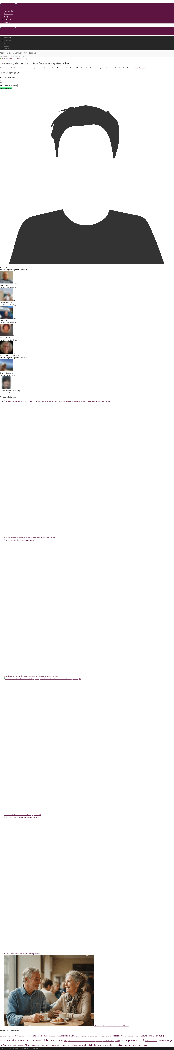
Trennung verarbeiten (76, 1045)
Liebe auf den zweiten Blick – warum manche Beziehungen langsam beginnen (30, 537)
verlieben (109, 1045)
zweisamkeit (136, 1045)
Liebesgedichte (68, 1041)
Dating (6, 17)
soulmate (35, 1045)
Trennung (7, 22)
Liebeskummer (76, 1041)
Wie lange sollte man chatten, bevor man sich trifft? (111, 1026)
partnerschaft (136, 1040)
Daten (39, 1035)
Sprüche (41, 1045)
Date (33, 1035)
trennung (52, 1045)
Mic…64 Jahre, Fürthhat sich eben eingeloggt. (8, 320)
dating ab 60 (52, 1036)
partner (123, 1040)
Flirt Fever (119, 1035)
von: (1, 80)
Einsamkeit (68, 1035)
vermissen (119, 1045)
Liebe (46, 1040)
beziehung (3, 1036)
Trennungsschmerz (63, 1045)
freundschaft (138, 1036)
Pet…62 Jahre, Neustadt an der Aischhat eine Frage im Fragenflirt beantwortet (14, 355)
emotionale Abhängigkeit (104, 1036)
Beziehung (7, 19)
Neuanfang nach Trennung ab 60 (98, 1041)
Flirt (113, 1035)
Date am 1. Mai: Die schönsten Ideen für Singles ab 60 (22, 954)
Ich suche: (3, 77)
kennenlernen (21, 1040)
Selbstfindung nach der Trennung (17, 1045)
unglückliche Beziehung (93, 1045)
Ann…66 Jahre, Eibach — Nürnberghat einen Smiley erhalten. (10, 390)
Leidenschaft (36, 1040)
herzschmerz (6, 1040)
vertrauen (127, 1045)
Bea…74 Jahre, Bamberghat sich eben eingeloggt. (8, 338)
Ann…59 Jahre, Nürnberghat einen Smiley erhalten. (9, 373)
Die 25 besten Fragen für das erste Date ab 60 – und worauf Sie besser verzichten (31, 676)
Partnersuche (8, 11)
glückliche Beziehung (153, 1035)
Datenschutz (26, 1049)
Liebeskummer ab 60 (85, 1041)
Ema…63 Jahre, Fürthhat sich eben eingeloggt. (8, 285)
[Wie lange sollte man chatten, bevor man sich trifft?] (49, 1026)
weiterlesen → (140, 68)
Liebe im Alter (8, 14)
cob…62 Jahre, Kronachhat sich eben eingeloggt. (8, 303)
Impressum (36, 1049)
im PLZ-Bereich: (5, 86)
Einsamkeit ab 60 (79, 1036)
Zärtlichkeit (146, 1045)
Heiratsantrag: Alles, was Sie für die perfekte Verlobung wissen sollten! (35, 63)
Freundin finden (129, 1036)
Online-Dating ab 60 (112, 1041)
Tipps (47, 1045)
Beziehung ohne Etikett (24, 1036)
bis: (1, 83)
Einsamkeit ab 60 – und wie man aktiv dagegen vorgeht (22, 815)
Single (28, 1045)
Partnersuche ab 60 (151, 1041)
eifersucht (59, 1036)
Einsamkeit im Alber (91, 1036)
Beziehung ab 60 (13, 1036)
